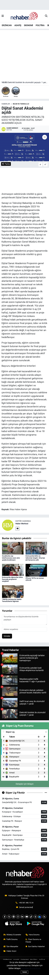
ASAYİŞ (17, 25)
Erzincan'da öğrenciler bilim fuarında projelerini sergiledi (12, 579)
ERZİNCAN (7, 25)
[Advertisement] (24, 54)
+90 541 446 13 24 (26, 903)
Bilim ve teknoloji (21, 104)
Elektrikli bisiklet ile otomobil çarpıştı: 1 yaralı (25, 82)
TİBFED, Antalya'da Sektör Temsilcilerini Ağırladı (12, 600)
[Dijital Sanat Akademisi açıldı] (24, 147)
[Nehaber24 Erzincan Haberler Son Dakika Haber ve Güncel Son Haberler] (24, 16)
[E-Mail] (17, 529)
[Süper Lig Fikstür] (46, 792)
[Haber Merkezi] (7, 525)
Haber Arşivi (11, 951)
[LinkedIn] (22, 917)
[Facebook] (5, 917)
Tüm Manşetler (12, 946)
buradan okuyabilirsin (31, 968)
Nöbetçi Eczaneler (14, 935)
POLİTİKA (40, 25)
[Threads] (35, 917)
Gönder (7, 636)
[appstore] (13, 924)
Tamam (24, 972)
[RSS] (44, 917)
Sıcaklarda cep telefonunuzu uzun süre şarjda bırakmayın (11, 558)
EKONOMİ (28, 25)
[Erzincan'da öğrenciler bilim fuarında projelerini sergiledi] (13, 569)
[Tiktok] (31, 917)
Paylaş (7, 164)
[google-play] (35, 924)
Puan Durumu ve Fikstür (33, 940)
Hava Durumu (34, 935)
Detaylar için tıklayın (24, 784)
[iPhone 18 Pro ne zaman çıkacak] (36, 570)
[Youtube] (27, 917)
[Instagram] (18, 917)
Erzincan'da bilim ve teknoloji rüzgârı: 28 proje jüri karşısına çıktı (35, 558)
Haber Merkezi (21, 523)
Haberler (6, 104)
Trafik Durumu (11, 939)
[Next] (40, 917)
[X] (9, 917)
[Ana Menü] (3, 16)
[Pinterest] (13, 917)
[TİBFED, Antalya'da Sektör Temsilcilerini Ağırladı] (13, 591)
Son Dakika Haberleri (36, 946)
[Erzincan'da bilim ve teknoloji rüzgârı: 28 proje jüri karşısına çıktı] (36, 548)
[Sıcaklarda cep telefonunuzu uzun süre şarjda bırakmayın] (13, 548)
